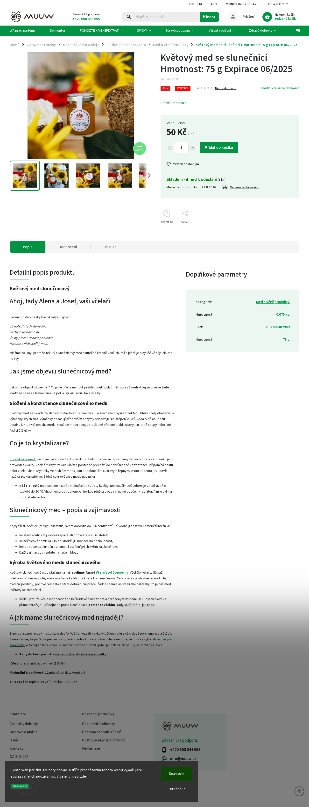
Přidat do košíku (219, 147)
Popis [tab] (27, 247)
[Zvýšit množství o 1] (192, 148)
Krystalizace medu (23, 459)
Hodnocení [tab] (68, 247)
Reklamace (91, 748)
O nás (14, 740)
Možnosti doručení (244, 187)
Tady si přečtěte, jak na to (135, 605)
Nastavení (20, 786)
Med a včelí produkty (273, 302)
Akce (214, 4)
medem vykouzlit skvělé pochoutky (80, 654)
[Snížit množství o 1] (170, 148)
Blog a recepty (276, 4)
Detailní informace (174, 103)
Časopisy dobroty (24, 723)
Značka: (279, 88)
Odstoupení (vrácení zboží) (103, 740)
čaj (78, 633)
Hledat (209, 17)
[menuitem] (26, 31)
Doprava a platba (23, 732)
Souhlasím (176, 773)
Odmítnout (177, 789)
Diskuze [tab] (110, 247)
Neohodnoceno (225, 88)
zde (83, 776)
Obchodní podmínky (98, 723)
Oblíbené (196, 4)
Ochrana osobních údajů (101, 732)
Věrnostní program (241, 4)
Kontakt (16, 748)
